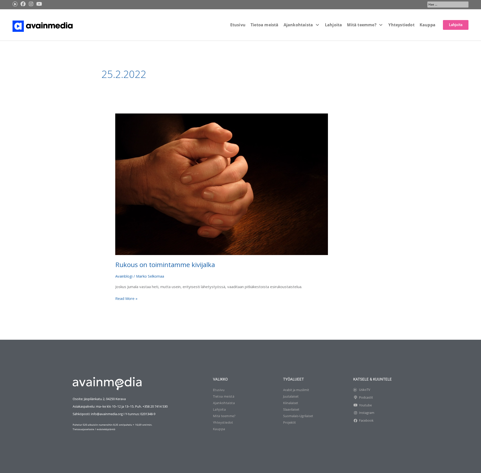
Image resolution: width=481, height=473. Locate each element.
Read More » (126, 298)
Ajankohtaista (224, 403)
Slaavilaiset (291, 409)
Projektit (289, 422)
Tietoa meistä (223, 396)
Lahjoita (219, 409)
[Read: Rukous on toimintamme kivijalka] (221, 183)
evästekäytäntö (106, 429)
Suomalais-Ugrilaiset (298, 416)
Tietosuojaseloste (83, 429)
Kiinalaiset (290, 403)
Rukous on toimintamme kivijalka (165, 264)
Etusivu (219, 390)
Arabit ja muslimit (296, 390)
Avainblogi (124, 276)
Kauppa (219, 429)
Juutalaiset (291, 396)
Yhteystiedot (223, 422)
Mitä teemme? (224, 416)
